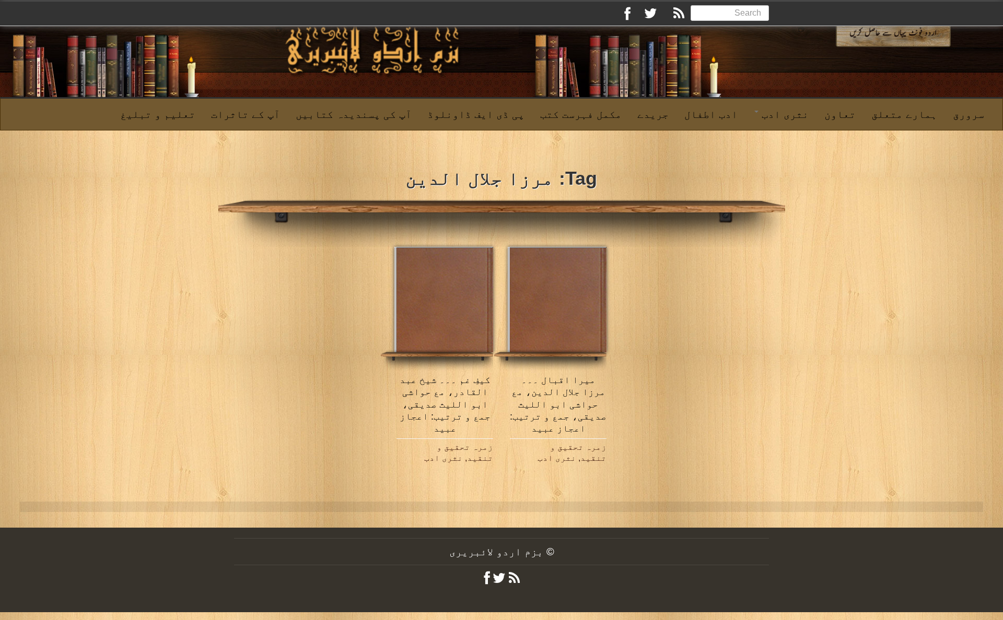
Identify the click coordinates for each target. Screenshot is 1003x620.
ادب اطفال (711, 114)
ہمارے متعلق (904, 114)
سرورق (968, 114)
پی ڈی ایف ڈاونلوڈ (475, 114)
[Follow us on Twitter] (646, 15)
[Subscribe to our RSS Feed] (673, 15)
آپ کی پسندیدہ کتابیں (354, 114)
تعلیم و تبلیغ (157, 114)
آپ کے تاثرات (245, 114)
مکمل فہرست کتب (581, 114)
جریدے (653, 114)
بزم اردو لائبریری (496, 551)
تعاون (840, 114)
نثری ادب (784, 114)
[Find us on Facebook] (619, 15)
